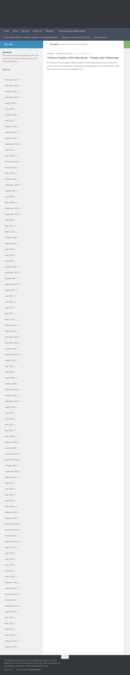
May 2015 (9, 425)
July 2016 (9, 366)
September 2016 (12, 354)
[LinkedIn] (29, 44)
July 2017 (9, 296)
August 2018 (10, 243)
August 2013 (10, 547)
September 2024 (12, 97)
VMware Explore (64, 54)
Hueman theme (35, 670)
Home (6, 31)
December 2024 (11, 86)
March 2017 (10, 319)
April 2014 (9, 501)
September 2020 (12, 185)
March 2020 (10, 202)
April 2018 (9, 261)
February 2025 (11, 80)
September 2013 (12, 541)
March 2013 (10, 577)
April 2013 (9, 571)
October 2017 (10, 278)
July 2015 (9, 413)
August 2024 (10, 103)
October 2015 (10, 395)
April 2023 (9, 121)
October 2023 (10, 115)
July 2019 (9, 220)
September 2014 (12, 471)
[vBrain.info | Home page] (50, 14)
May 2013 (9, 565)
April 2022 (9, 150)
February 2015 (11, 442)
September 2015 (12, 401)
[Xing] (33, 44)
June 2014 (9, 489)
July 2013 (9, 553)
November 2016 (11, 343)
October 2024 (10, 91)
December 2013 (11, 524)
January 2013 (10, 588)
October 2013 (10, 536)
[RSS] (37, 44)
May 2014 (9, 495)
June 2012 (9, 617)
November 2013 (11, 530)
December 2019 (11, 208)
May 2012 (9, 623)
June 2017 (9, 302)
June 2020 (9, 197)
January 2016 (10, 384)
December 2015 (11, 389)
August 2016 (10, 360)
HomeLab (37, 31)
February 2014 (11, 512)
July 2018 (9, 249)
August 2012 (10, 612)
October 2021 (10, 167)
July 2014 (9, 483)
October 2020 (10, 179)
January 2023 (10, 132)
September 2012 (12, 606)
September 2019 (12, 214)
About (15, 31)
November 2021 (11, 161)
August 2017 (10, 290)
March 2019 (10, 232)
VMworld (49, 31)
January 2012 (10, 647)
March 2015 (10, 436)
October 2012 (10, 600)
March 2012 (10, 635)
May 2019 (9, 226)
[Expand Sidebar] (127, 44)
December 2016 (11, 337)
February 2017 (11, 325)
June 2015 (9, 419)
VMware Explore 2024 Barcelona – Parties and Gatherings (83, 57)
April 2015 (9, 430)
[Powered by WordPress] (14, 669)
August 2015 (10, 407)
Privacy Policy (100, 37)
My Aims (25, 31)
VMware (51, 54)
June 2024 (9, 109)
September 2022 (12, 144)
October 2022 (10, 138)
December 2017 (11, 273)
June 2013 (9, 559)
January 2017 (10, 331)
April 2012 (9, 629)
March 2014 (10, 506)
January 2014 (10, 518)
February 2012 (11, 641)
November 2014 (11, 460)
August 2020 (10, 191)
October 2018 (10, 237)
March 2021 (10, 173)
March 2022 (10, 156)
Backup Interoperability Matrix (72, 31)
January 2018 (10, 267)
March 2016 (10, 378)
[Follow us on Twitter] (25, 44)
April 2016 (9, 372)
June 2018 (9, 255)
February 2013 (11, 582)
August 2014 (10, 477)
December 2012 (11, 594)
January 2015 (10, 448)
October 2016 (10, 349)
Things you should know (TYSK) (75, 37)
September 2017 (12, 284)
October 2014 (10, 465)
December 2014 (11, 454)
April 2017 (9, 313)
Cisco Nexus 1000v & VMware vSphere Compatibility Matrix (31, 37)
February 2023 (11, 126)
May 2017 (9, 308)
